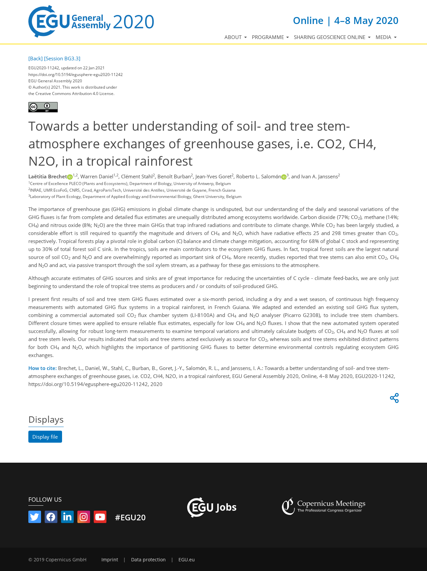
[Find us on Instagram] (83, 518)
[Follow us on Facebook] (51, 518)
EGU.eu (186, 560)
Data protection (148, 560)
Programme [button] (268, 37)
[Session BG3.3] (62, 58)
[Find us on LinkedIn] (67, 518)
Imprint (109, 560)
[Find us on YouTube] (100, 518)
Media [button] (384, 37)
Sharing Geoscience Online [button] (330, 37)
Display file (45, 436)
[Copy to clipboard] (393, 399)
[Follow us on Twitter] (34, 518)
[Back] (35, 58)
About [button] (234, 37)
